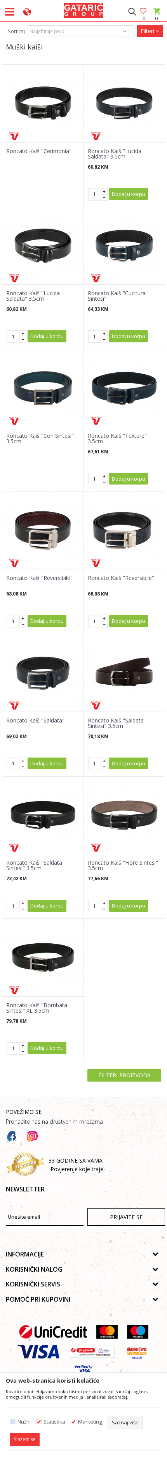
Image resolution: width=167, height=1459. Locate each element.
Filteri (148, 31)
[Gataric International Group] (83, 9)
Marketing (90, 1422)
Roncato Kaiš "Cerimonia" (38, 151)
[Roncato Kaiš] (43, 103)
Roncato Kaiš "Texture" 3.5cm (117, 438)
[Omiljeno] (144, 11)
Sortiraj (16, 31)
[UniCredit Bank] (53, 1332)
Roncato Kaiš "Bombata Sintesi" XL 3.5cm (36, 1008)
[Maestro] (137, 1332)
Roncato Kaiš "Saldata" (35, 720)
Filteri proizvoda (124, 1075)
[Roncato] (14, 136)
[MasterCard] (107, 1332)
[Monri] (92, 1352)
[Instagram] (32, 1136)
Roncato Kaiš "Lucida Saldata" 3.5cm (114, 153)
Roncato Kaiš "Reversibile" (39, 578)
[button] (132, 11)
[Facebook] (11, 1136)
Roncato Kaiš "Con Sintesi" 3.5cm (40, 438)
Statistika (54, 1422)
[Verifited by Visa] (84, 1371)
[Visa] (38, 1352)
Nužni (24, 1422)
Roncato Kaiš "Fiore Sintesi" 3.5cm (123, 865)
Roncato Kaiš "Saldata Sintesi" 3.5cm (116, 723)
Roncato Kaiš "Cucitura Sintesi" (117, 296)
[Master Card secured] (137, 1352)
